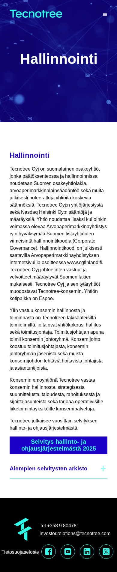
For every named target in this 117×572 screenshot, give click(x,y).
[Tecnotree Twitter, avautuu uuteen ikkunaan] (106, 552)
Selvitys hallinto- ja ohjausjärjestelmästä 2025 (58, 445)
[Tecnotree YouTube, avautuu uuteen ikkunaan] (67, 552)
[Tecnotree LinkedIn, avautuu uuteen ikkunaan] (87, 552)
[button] (58, 468)
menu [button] (105, 14)
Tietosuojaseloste (20, 552)
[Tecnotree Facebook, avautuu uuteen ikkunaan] (48, 552)
